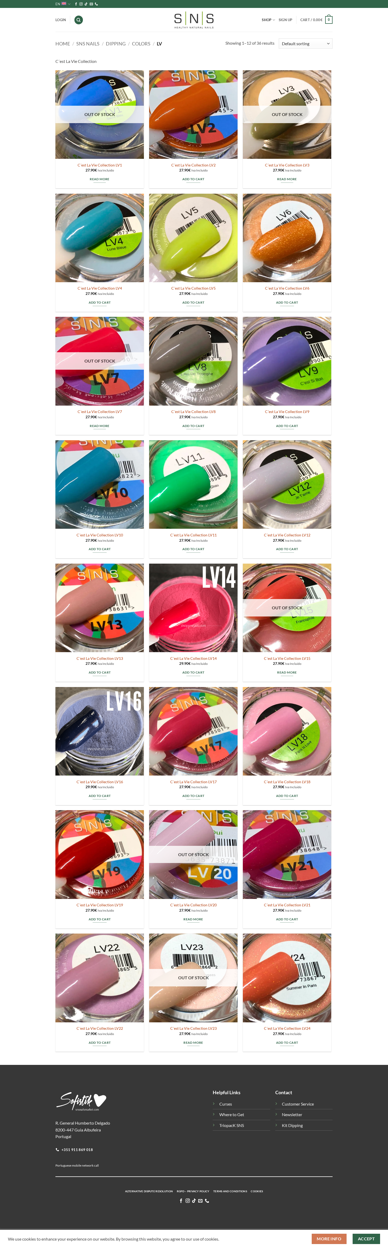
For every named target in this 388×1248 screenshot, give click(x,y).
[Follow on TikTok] (86, 4)
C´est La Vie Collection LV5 (193, 288)
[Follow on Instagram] (81, 4)
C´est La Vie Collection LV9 (287, 411)
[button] (316, 20)
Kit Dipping (292, 1125)
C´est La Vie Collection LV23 (193, 1028)
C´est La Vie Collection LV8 (193, 411)
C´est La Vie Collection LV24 (287, 1028)
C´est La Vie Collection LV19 (100, 905)
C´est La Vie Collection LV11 (193, 535)
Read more (99, 179)
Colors (141, 44)
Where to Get (231, 1114)
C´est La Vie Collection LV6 (287, 288)
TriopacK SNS (231, 1125)
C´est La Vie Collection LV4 (100, 288)
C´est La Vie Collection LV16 (100, 782)
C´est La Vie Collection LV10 (100, 535)
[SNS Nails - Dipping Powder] (194, 20)
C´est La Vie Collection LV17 (193, 782)
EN (57, 4)
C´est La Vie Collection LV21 (287, 905)
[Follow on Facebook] (76, 4)
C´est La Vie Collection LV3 (287, 165)
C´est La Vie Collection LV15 (287, 658)
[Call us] (96, 4)
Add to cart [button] (193, 179)
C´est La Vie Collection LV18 (287, 782)
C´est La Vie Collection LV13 (100, 658)
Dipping (116, 44)
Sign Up (285, 20)
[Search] (78, 20)
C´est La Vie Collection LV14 (193, 658)
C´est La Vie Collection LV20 (193, 905)
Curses (225, 1103)
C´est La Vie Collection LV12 (287, 535)
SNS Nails (88, 44)
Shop (266, 20)
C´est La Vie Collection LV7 (100, 411)
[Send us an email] (91, 4)
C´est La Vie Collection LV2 (193, 165)
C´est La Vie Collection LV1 (100, 165)
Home (62, 44)
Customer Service (298, 1103)
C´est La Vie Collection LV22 (100, 1028)
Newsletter (292, 1114)
